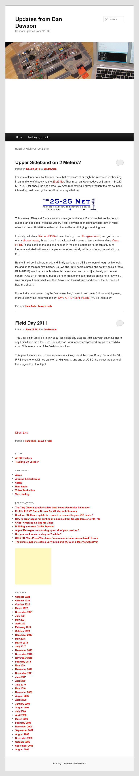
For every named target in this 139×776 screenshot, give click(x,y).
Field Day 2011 (31, 322)
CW (60, 297)
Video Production (25, 490)
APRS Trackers (23, 458)
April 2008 (20, 715)
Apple (18, 475)
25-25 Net (58, 181)
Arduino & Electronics (27, 479)
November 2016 (23, 654)
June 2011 (20, 677)
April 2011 (20, 680)
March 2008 (21, 719)
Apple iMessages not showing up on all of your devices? (47, 530)
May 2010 (20, 688)
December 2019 (23, 634)
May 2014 (20, 665)
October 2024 (22, 596)
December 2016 (23, 650)
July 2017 (20, 646)
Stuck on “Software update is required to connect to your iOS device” (54, 515)
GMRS (18, 482)
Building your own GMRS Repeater (34, 526)
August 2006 (22, 749)
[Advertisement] (69, 106)
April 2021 (20, 623)
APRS (68, 297)
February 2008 (23, 722)
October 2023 (22, 600)
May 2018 (20, 638)
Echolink (79, 297)
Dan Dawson (49, 168)
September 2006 (24, 745)
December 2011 (23, 669)
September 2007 (24, 730)
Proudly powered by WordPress (69, 763)
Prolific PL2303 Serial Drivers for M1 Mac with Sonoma (46, 511)
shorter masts (31, 240)
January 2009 (22, 703)
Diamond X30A (47, 236)
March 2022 (21, 608)
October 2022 (22, 604)
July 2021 (20, 616)
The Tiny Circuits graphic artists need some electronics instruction (52, 507)
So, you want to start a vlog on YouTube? (38, 534)
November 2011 (23, 673)
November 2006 (23, 738)
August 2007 (22, 734)
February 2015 (23, 661)
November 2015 (23, 657)
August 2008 (22, 707)
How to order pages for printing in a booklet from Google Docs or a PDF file (57, 518)
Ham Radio (30, 306)
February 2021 (23, 627)
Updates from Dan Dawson (38, 22)
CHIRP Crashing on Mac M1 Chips (34, 522)
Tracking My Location (39, 137)
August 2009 (22, 696)
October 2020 (22, 631)
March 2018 (21, 642)
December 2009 (23, 692)
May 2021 (20, 619)
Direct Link (21, 432)
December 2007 (23, 726)
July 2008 (20, 711)
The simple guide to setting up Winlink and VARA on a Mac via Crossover (56, 541)
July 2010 (20, 684)
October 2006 (22, 741)
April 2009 (20, 699)
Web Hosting (22, 494)
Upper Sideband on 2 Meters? (48, 162)
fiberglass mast (91, 236)
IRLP (88, 297)
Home (19, 137)
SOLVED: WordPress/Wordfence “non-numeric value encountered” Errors (56, 538)
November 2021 (23, 612)
